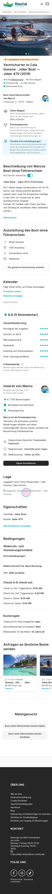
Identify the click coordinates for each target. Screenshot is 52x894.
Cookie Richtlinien (19, 800)
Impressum (15, 807)
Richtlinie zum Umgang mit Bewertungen (29, 820)
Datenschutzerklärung (21, 797)
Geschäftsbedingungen (22, 804)
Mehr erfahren (16, 572)
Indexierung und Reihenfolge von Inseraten (31, 814)
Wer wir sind (16, 794)
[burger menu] (42, 4)
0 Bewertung (17, 79)
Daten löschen (10, 302)
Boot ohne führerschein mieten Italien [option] (25, 726)
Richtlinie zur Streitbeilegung (24, 817)
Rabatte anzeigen (13, 295)
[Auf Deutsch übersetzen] (30, 175)
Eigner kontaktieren (26, 463)
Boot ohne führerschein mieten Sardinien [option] (24, 735)
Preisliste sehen (12, 291)
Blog (13, 810)
